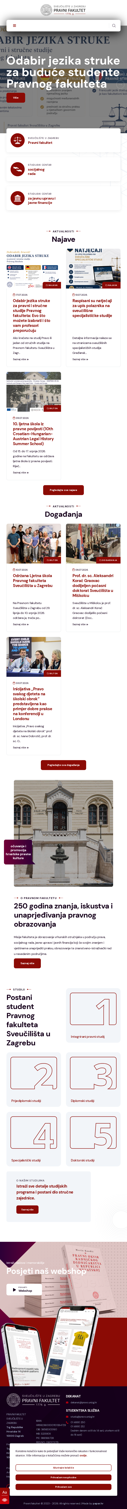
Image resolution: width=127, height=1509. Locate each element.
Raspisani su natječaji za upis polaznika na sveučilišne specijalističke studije (92, 343)
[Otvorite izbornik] (14, 25)
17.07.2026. (21, 329)
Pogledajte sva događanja (63, 799)
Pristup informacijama (19, 1503)
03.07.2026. (22, 717)
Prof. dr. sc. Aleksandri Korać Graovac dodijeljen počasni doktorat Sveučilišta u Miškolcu (92, 620)
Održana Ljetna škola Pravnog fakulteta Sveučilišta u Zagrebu (33, 615)
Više (16, 132)
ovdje (83, 1455)
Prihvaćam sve (63, 1486)
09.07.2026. (22, 452)
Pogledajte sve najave (63, 524)
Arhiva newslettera (17, 1507)
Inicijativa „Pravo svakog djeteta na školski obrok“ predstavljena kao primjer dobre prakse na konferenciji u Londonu (32, 738)
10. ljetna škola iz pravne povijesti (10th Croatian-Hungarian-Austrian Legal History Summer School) (33, 468)
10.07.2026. (81, 329)
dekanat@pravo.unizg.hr (84, 1437)
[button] (120, 92)
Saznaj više (19, 394)
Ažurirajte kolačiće (63, 1467)
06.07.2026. (81, 604)
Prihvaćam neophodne (63, 1477)
